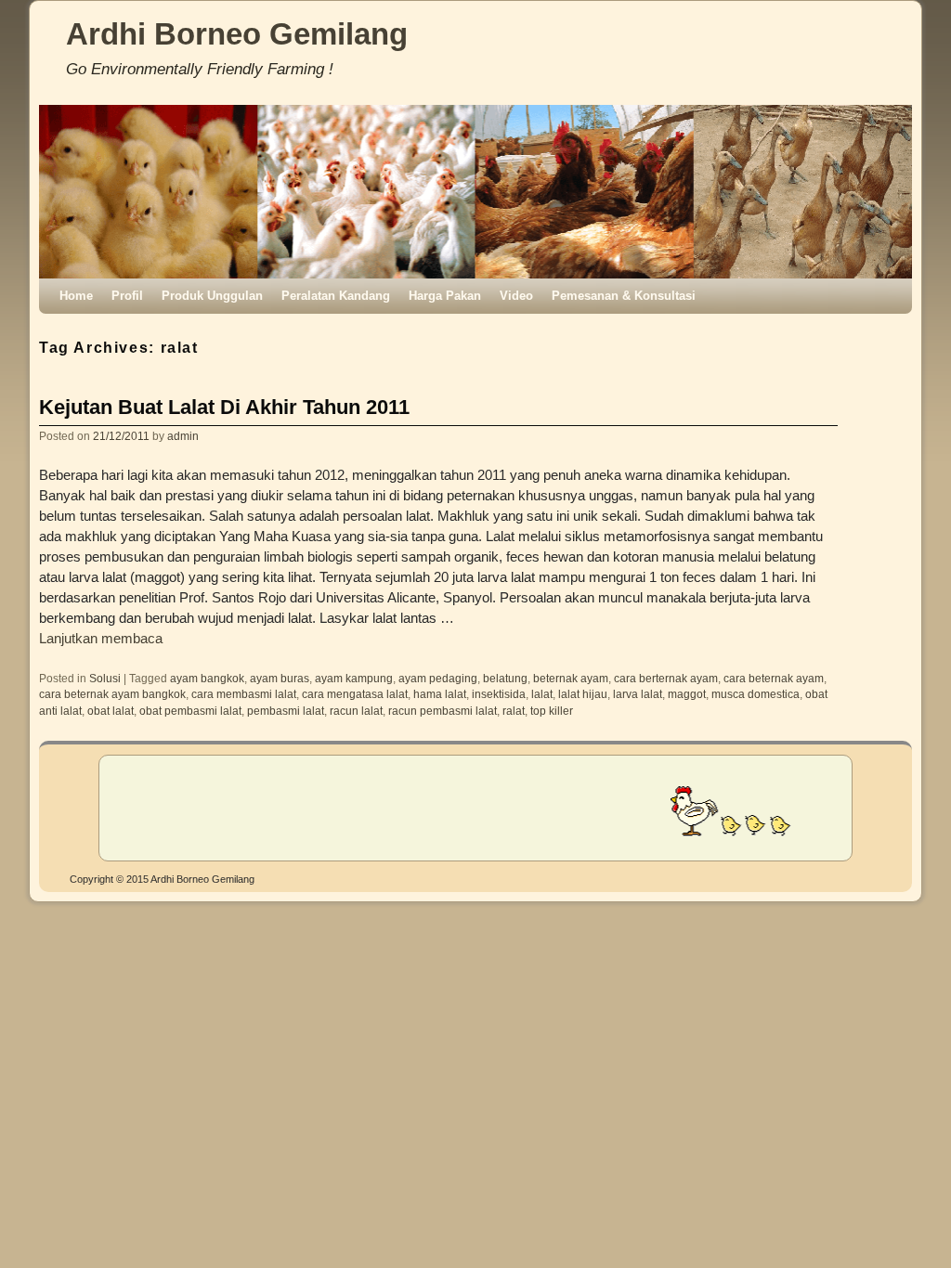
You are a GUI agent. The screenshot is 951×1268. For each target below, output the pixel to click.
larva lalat (637, 694)
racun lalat (356, 711)
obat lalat (110, 711)
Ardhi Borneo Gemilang (237, 34)
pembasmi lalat (285, 711)
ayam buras (279, 678)
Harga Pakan (445, 296)
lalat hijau (582, 694)
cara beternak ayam (773, 678)
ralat (513, 711)
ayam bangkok (207, 678)
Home (76, 296)
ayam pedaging (437, 678)
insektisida (499, 694)
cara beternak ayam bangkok (112, 694)
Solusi (105, 678)
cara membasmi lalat (243, 694)
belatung (505, 678)
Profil (127, 296)
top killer (551, 711)
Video (516, 296)
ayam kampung (354, 678)
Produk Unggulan (212, 296)
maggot (687, 694)
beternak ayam (570, 678)
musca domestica (755, 694)
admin (183, 436)
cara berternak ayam (666, 678)
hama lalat (439, 694)
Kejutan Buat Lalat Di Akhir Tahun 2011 (224, 407)
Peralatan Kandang (335, 296)
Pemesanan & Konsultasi (624, 296)
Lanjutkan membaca (101, 638)
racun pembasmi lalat (442, 711)
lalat (542, 694)
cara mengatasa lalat (355, 694)
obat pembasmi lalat (190, 711)
